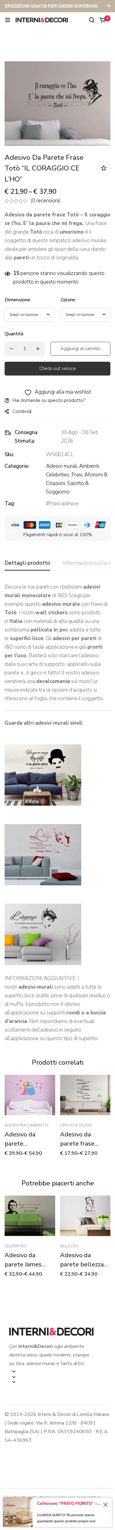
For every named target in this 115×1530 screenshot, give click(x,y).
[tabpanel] (57, 813)
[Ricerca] (91, 20)
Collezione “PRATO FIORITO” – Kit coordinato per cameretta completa (69, 1503)
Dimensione (18, 299)
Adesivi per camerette (27, 1125)
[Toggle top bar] (109, 6)
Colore (68, 299)
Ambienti (89, 466)
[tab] (27, 563)
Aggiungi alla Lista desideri (103, 168)
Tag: (10, 503)
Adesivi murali (61, 466)
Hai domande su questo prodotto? (49, 400)
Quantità (14, 333)
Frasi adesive (64, 503)
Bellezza (69, 1246)
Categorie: (17, 466)
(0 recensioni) (45, 200)
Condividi (22, 411)
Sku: (9, 454)
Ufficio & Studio (76, 1125)
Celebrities (57, 474)
